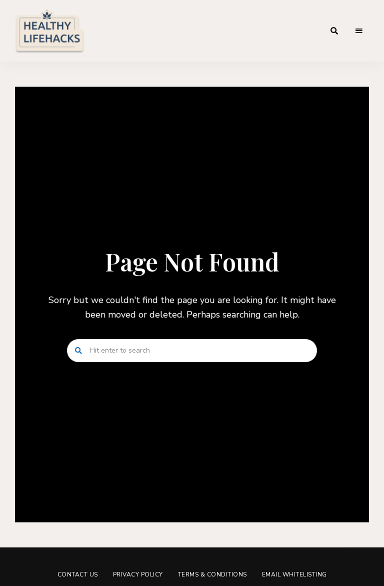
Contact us (78, 574)
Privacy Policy (138, 574)
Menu (359, 31)
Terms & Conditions (212, 574)
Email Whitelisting (294, 574)
